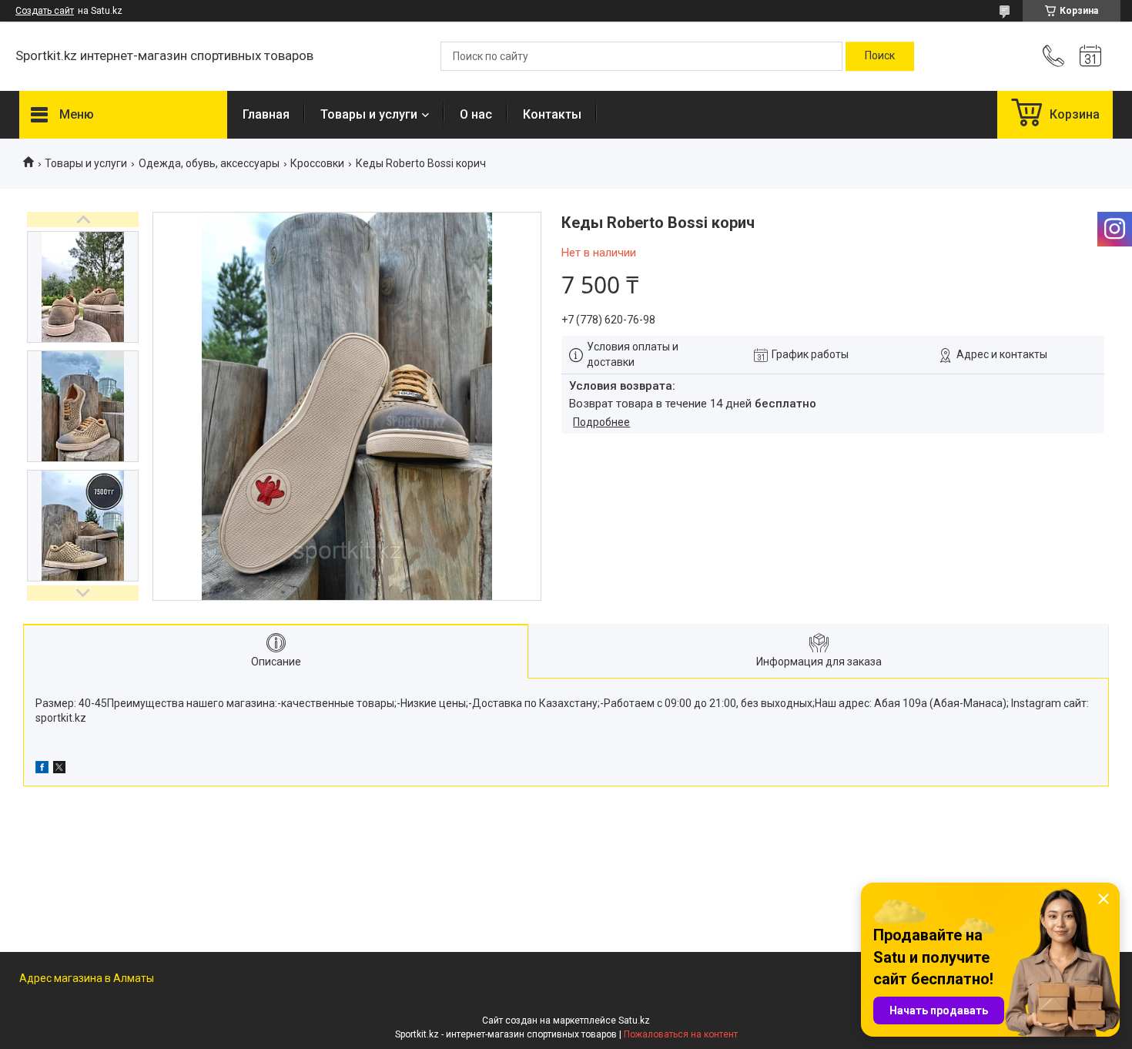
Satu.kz (634, 1020)
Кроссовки (317, 163)
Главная (266, 114)
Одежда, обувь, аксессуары (209, 163)
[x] (59, 769)
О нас (476, 114)
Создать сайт (44, 10)
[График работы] (1090, 56)
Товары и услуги (368, 114)
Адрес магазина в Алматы (86, 978)
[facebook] (42, 769)
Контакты (552, 114)
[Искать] (880, 56)
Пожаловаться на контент (681, 1034)
